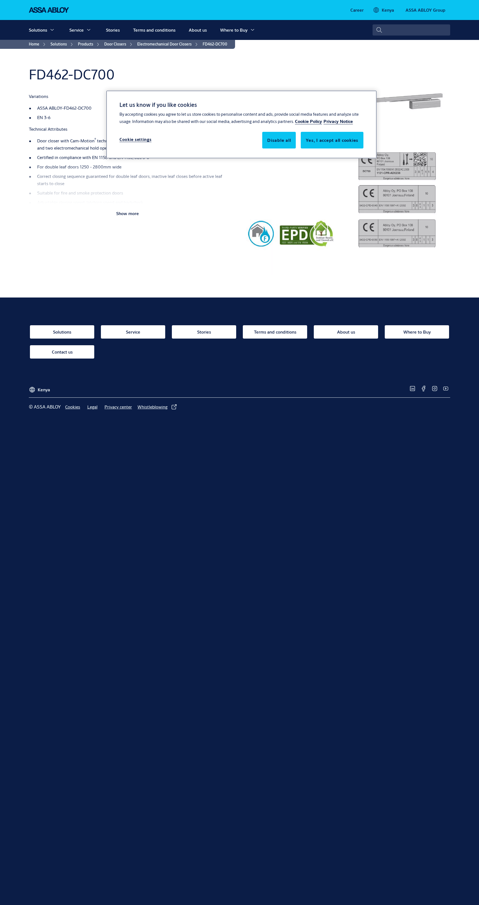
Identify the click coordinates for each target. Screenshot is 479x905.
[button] (52, 30)
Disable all (279, 140)
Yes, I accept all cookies (332, 140)
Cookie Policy (308, 121)
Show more (127, 213)
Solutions (38, 30)
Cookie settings (135, 139)
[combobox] (411, 30)
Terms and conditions (154, 30)
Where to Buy (234, 30)
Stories (113, 30)
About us (198, 30)
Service (76, 30)
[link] (357, 10)
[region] (241, 124)
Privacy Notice (338, 121)
